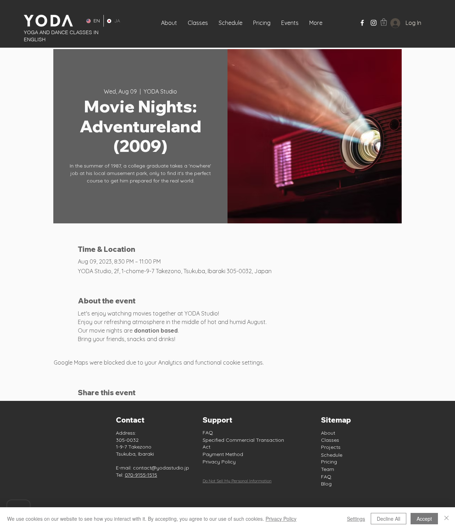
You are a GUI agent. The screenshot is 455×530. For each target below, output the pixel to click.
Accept (424, 518)
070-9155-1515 (141, 475)
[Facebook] (362, 23)
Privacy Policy (219, 462)
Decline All (388, 518)
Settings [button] (356, 518)
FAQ (208, 432)
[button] (290, 23)
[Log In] (389, 23)
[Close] (446, 518)
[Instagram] (374, 23)
